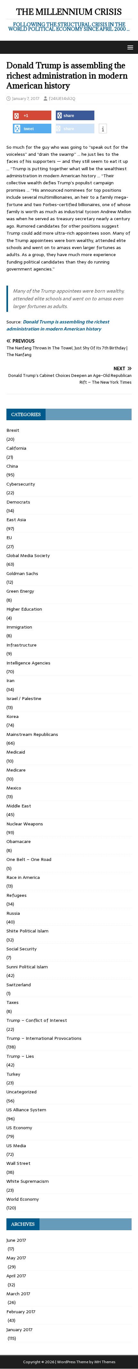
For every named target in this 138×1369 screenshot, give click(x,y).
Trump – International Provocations (44, 1038)
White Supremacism (27, 1181)
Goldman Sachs (22, 573)
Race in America (23, 877)
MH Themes (104, 1362)
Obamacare (18, 841)
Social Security (21, 948)
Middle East (18, 805)
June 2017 (16, 1240)
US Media (16, 1145)
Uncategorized (21, 1091)
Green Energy (20, 591)
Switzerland (18, 984)
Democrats (18, 501)
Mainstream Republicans (32, 734)
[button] (129, 47)
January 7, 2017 (25, 98)
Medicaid (15, 751)
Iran (10, 680)
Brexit (12, 430)
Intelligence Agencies (28, 662)
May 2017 (16, 1257)
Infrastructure (21, 644)
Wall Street (18, 1163)
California (16, 448)
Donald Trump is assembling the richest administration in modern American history (57, 325)
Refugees (16, 895)
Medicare (16, 769)
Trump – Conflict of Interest (36, 1020)
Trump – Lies (20, 1056)
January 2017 (19, 1329)
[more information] (103, 129)
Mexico (13, 787)
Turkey (13, 1074)
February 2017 (20, 1311)
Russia (13, 913)
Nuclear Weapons (24, 823)
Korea (12, 716)
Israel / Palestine (23, 698)
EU (9, 537)
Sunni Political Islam (27, 966)
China (12, 466)
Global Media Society (28, 555)
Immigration (19, 626)
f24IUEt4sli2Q (62, 98)
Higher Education (24, 609)
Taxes (12, 1002)
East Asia (16, 519)
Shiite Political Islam (27, 930)
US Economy (19, 1127)
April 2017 (16, 1275)
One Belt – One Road (28, 859)
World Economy (22, 1199)
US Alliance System (26, 1109)
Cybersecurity (20, 484)
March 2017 (18, 1293)
